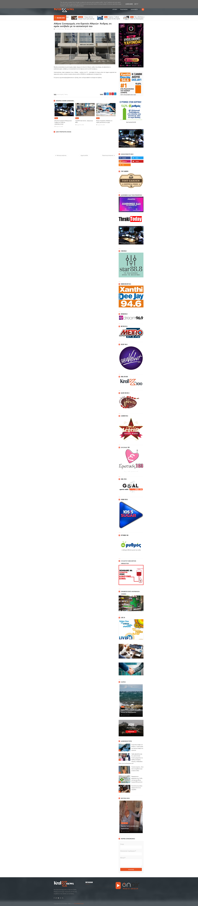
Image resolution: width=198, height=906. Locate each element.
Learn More (129, 4)
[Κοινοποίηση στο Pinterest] (113, 94)
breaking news (61, 18)
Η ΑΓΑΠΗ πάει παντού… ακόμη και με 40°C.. (84, 121)
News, (66, 94)
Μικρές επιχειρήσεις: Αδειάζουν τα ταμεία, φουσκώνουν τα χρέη (104, 121)
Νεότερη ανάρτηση (61, 155)
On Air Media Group (79, 903)
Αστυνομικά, (60, 94)
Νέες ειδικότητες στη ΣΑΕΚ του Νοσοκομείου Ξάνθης (107, 18)
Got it (136, 4)
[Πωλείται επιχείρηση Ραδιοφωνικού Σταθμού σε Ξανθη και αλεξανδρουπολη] (63, 122)
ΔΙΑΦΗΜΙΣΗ (134, 9)
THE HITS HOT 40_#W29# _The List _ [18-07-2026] (130, 827)
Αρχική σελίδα (84, 155)
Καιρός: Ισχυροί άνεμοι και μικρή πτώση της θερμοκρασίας (130, 711)
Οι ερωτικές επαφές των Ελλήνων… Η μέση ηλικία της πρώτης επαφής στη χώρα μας (137, 747)
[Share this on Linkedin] (115, 94)
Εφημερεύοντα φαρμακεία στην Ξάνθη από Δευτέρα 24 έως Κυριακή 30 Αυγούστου (136, 779)
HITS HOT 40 (124, 823)
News (75, 17)
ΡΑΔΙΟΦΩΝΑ (124, 9)
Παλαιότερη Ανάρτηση (107, 155)
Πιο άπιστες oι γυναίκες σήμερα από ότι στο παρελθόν (136, 787)
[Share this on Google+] (110, 94)
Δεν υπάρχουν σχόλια (86, 29)
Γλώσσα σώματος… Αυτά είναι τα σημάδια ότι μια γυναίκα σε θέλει (137, 768)
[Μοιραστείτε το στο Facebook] (105, 94)
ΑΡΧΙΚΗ (114, 9)
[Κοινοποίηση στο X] (108, 94)
